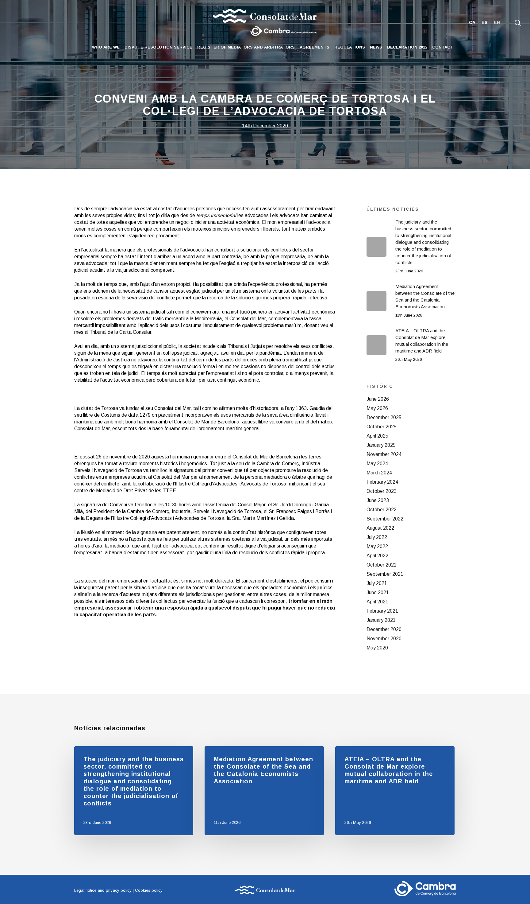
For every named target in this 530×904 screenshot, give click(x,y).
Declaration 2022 (407, 47)
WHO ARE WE (106, 47)
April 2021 (377, 601)
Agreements (314, 47)
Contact (442, 47)
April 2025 (377, 435)
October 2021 (382, 564)
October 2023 (382, 491)
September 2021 (385, 574)
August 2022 (380, 528)
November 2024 (384, 454)
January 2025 (381, 445)
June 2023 (378, 500)
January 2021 (381, 620)
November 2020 (384, 638)
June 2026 (378, 399)
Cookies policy (149, 890)
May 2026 (377, 408)
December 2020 (384, 629)
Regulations (349, 47)
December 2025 (384, 417)
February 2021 (382, 611)
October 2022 (382, 509)
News (376, 47)
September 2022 (385, 518)
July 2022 (377, 537)
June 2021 (378, 592)
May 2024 (377, 463)
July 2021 (377, 583)
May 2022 (377, 546)
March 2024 (379, 472)
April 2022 (377, 555)
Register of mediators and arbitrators (246, 47)
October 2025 (382, 426)
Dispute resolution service (158, 47)
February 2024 (382, 482)
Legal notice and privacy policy (103, 890)
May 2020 (377, 647)
